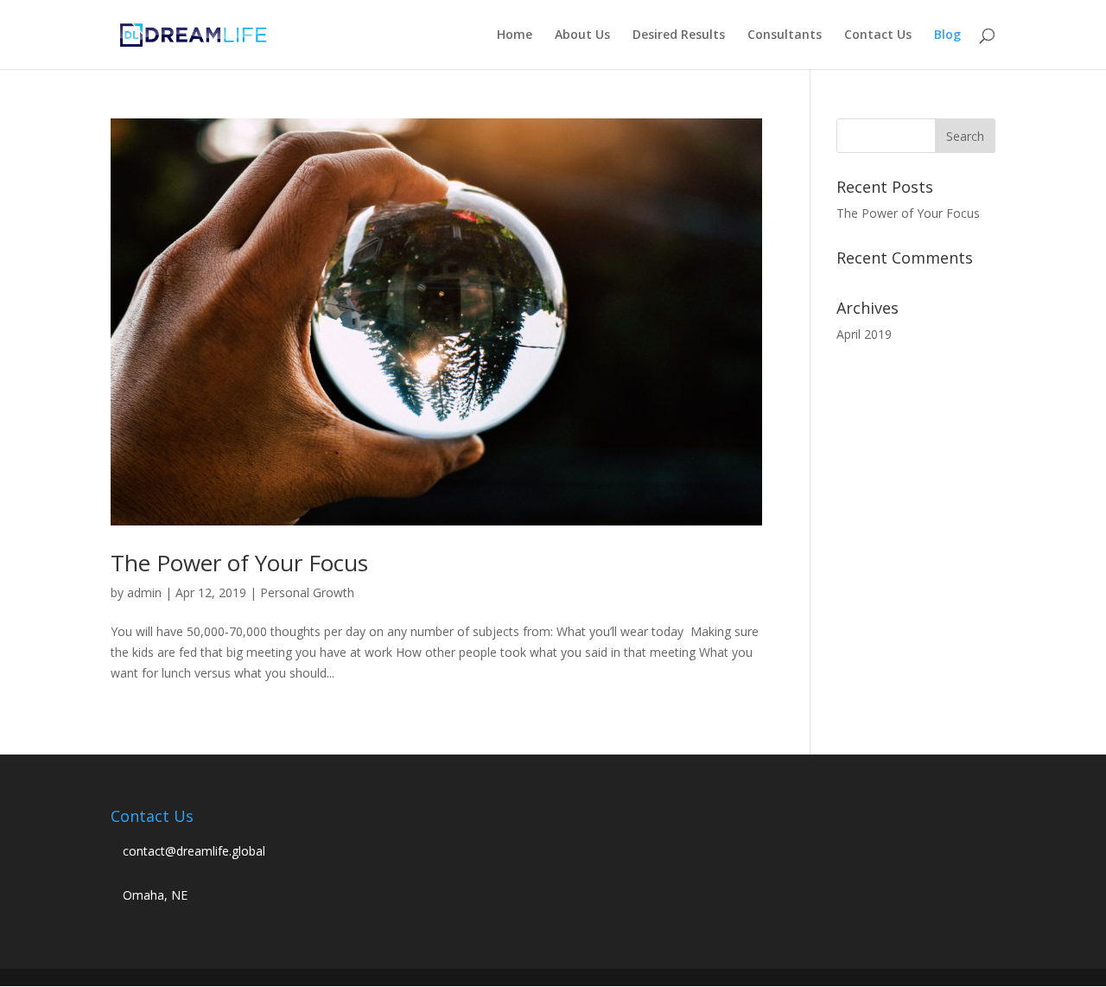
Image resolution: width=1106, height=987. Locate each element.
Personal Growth (307, 592)
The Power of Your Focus (239, 562)
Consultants (784, 35)
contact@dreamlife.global (194, 851)
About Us (582, 35)
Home (514, 35)
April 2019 (864, 334)
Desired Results (678, 35)
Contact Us (878, 35)
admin (144, 592)
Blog (947, 35)
